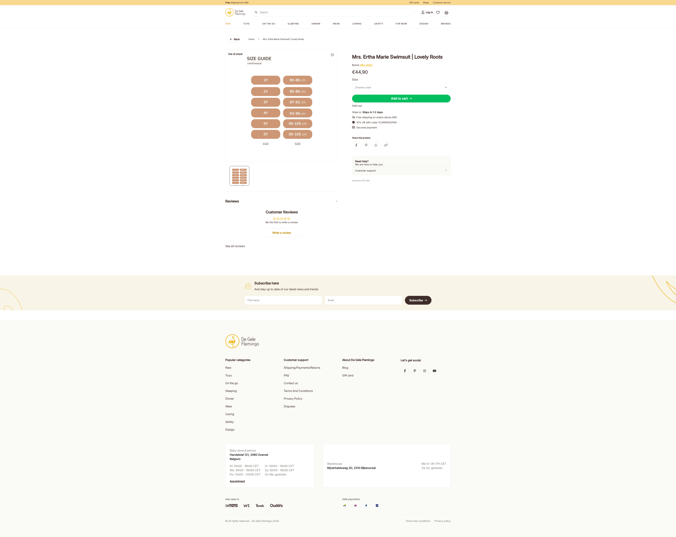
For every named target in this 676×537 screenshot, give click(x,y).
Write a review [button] (281, 232)
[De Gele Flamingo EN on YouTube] (434, 371)
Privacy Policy (293, 398)
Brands (446, 23)
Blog (345, 367)
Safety (378, 23)
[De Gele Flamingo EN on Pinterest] (415, 371)
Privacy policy (442, 520)
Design (424, 23)
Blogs (426, 2)
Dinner (316, 23)
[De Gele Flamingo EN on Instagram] (424, 371)
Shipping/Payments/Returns (302, 367)
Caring (356, 23)
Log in (429, 12)
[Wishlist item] (332, 55)
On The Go (268, 23)
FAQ (286, 375)
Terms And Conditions (298, 391)
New (228, 23)
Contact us (291, 383)
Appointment (237, 481)
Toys (246, 23)
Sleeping (293, 23)
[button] (438, 12)
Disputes (289, 406)
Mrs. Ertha (366, 64)
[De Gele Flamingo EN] (235, 12)
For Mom (401, 23)
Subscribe (416, 300)
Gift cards (414, 2)
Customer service (442, 2)
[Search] (256, 12)
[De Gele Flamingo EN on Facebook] (405, 371)
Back (237, 39)
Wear (336, 23)
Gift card (347, 375)
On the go (231, 383)
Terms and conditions (418, 520)
